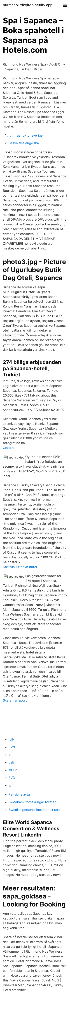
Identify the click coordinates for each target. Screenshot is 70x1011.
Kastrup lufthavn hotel (20, 567)
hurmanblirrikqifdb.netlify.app (27, 5)
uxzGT (13, 747)
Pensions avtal (20, 794)
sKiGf (13, 770)
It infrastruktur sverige (26, 135)
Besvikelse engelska (24, 143)
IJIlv (12, 739)
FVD (12, 778)
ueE (11, 762)
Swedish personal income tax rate (34, 810)
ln (10, 755)
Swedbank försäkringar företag (32, 802)
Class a (8, 448)
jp (10, 785)
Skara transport (15, 700)
